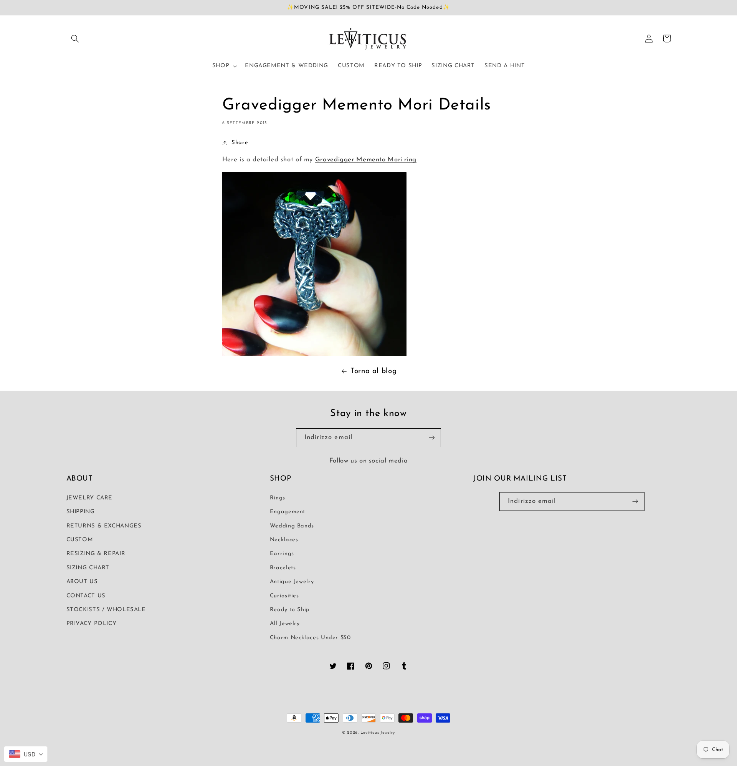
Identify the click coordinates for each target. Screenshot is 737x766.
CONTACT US (86, 596)
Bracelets (283, 568)
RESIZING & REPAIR (96, 554)
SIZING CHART (88, 568)
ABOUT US (82, 582)
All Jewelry (285, 624)
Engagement (287, 512)
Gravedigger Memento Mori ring (365, 159)
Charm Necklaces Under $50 (310, 638)
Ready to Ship (290, 610)
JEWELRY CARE (89, 498)
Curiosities (284, 596)
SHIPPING (80, 512)
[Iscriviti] (432, 437)
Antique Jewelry (292, 582)
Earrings (282, 554)
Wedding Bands (292, 526)
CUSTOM (79, 540)
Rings (277, 498)
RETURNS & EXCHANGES (104, 526)
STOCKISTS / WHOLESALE (106, 610)
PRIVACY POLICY (91, 624)
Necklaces (284, 540)
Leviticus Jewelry (377, 733)
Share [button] (239, 143)
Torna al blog (373, 371)
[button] (75, 38)
